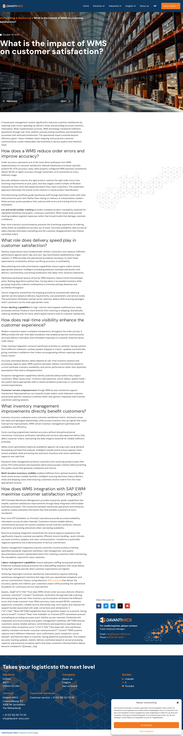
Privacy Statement (146, 731)
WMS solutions (54, 580)
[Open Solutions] (104, 6)
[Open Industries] (120, 6)
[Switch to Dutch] (155, 6)
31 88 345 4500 (116, 637)
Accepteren (146, 725)
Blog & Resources (20, 18)
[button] (177, 702)
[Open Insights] (135, 6)
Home (3, 18)
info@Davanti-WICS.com (118, 634)
